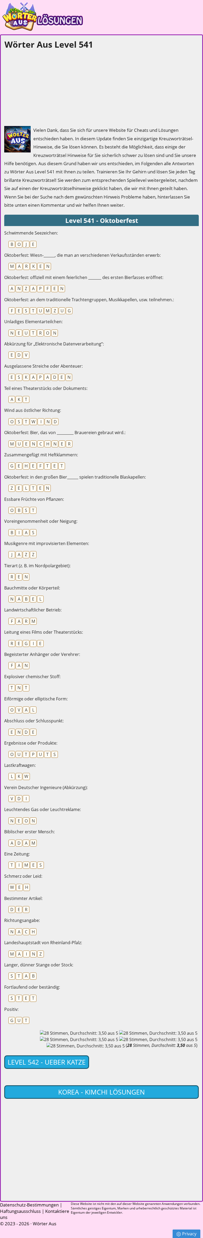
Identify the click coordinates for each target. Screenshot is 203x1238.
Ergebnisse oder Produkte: (30, 743)
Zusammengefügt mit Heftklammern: (41, 455)
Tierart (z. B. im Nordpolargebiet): (37, 566)
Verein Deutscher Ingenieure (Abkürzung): (46, 787)
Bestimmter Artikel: (23, 898)
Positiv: (11, 1009)
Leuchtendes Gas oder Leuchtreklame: (42, 809)
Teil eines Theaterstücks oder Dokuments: (45, 388)
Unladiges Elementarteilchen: (33, 322)
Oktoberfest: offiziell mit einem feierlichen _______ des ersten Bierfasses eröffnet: (83, 277)
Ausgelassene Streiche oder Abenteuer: (43, 366)
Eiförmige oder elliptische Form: (36, 699)
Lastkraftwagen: (20, 765)
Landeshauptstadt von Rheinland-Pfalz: (43, 943)
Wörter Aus (44, 1224)
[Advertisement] (44, 86)
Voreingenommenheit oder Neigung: (40, 521)
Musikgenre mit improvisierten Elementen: (46, 543)
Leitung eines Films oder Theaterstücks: (43, 632)
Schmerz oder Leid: (23, 876)
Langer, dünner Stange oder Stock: (38, 965)
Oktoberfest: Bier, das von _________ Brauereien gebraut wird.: (65, 432)
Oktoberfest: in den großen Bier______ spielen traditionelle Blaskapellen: (75, 477)
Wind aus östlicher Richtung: (32, 410)
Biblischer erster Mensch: (29, 832)
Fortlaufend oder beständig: (32, 987)
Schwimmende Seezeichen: (31, 233)
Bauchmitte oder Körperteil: (32, 588)
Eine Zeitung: (17, 854)
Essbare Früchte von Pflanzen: (34, 499)
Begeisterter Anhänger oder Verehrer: (42, 654)
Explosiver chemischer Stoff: (32, 676)
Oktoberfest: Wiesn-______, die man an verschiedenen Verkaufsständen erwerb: (82, 255)
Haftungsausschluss (20, 1211)
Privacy (189, 1234)
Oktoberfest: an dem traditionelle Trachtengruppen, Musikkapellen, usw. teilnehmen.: (89, 300)
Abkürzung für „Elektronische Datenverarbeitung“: (54, 344)
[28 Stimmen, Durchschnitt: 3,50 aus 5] (79, 1033)
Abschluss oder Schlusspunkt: (34, 721)
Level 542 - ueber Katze (47, 1061)
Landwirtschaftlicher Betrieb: (33, 610)
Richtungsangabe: (22, 920)
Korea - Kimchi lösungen (101, 1091)
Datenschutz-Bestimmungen (29, 1205)
